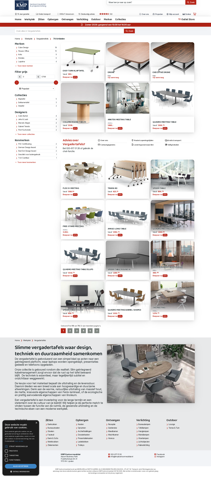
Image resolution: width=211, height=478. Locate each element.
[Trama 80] (127, 174)
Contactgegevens (107, 145)
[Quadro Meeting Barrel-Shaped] (127, 297)
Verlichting (82, 19)
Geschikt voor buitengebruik (29, 154)
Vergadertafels (42, 38)
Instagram (160, 456)
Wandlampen (143, 434)
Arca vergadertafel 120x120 (167, 267)
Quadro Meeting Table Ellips (78, 269)
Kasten (81, 424)
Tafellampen (143, 428)
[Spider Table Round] (82, 300)
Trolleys (81, 445)
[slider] (17, 82)
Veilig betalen (173, 145)
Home (18, 19)
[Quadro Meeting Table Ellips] (82, 257)
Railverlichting (143, 445)
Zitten (41, 19)
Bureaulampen (144, 424)
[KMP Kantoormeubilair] (22, 6)
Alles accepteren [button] (20, 466)
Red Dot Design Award (27, 151)
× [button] (36, 423)
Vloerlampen (143, 438)
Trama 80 (112, 188)
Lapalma (21, 61)
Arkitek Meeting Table (119, 120)
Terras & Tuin (174, 428)
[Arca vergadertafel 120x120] (172, 260)
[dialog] (20, 448)
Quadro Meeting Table (164, 122)
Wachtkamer (113, 434)
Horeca (111, 438)
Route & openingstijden (143, 140)
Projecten (159, 14)
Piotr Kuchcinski (24, 130)
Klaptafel (21, 99)
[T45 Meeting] (172, 296)
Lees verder (19, 441)
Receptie (111, 424)
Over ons (145, 14)
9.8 (110, 14)
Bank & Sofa (52, 438)
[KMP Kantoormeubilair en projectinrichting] (37, 6)
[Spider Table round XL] (127, 256)
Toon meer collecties (26, 134)
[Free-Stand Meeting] (82, 215)
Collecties (120, 19)
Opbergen (52, 19)
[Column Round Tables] (82, 107)
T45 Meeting (159, 308)
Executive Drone (161, 72)
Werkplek (29, 19)
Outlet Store (188, 19)
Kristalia (21, 58)
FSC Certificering (24, 144)
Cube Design (23, 47)
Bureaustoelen (53, 428)
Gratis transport (44, 14)
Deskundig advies (87, 14)
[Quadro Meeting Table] (172, 99)
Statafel (21, 106)
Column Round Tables (74, 122)
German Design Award (27, 147)
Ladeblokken (83, 441)
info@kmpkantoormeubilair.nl (121, 456)
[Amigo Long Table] (127, 216)
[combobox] (36, 89)
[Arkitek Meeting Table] (127, 98)
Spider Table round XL (119, 269)
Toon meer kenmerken (26, 162)
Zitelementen (52, 445)
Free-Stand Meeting (73, 226)
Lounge (172, 424)
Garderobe (112, 428)
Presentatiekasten (85, 438)
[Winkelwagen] (194, 14)
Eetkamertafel (23, 102)
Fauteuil (50, 434)
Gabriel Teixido (24, 126)
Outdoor (96, 19)
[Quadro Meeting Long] (172, 216)
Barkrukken (52, 424)
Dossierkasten (84, 434)
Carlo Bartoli (23, 116)
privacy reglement (116, 473)
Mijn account (174, 14)
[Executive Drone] (172, 58)
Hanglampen (143, 431)
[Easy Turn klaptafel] (82, 58)
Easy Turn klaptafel (73, 71)
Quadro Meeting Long (164, 229)
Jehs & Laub (23, 119)
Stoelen (50, 431)
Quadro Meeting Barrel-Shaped (124, 310)
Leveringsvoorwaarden (144, 145)
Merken (108, 19)
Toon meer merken (25, 66)
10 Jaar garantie (23, 14)
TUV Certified (23, 158)
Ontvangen (67, 19)
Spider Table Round (73, 310)
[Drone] (127, 58)
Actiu (20, 54)
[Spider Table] (172, 176)
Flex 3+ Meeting (71, 188)
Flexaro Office (23, 51)
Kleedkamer (113, 431)
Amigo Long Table (117, 229)
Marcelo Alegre (24, 123)
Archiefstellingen (84, 431)
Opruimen (82, 428)
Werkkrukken (52, 441)
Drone (111, 72)
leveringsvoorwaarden (98, 473)
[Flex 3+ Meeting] (82, 172)
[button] (21, 471)
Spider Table (159, 188)
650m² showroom (66, 14)
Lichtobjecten (143, 441)
